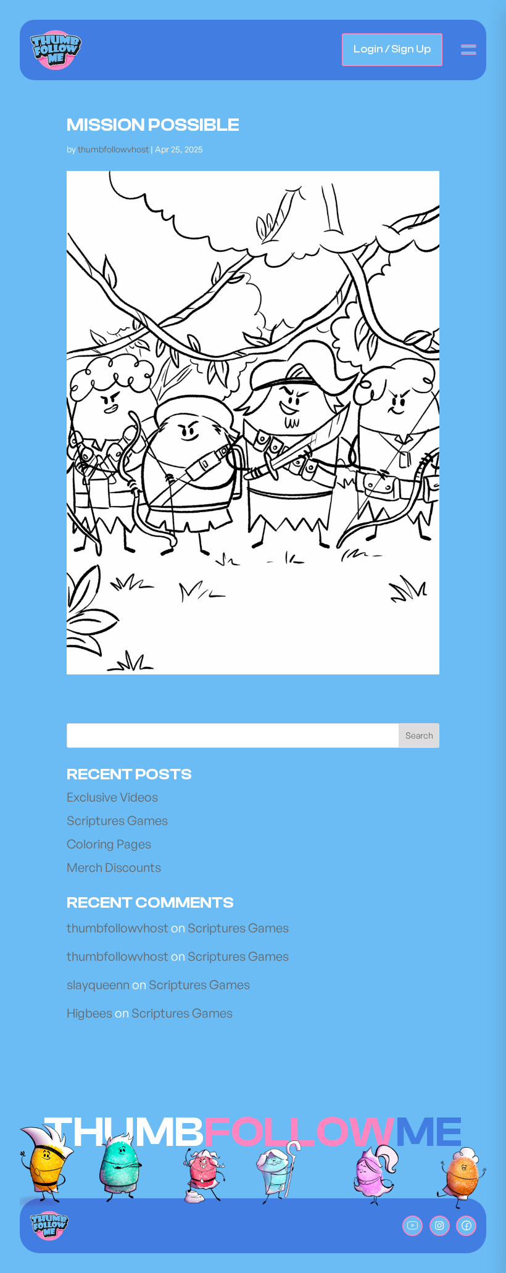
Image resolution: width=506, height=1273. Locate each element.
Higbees (89, 1013)
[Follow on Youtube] (412, 1226)
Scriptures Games (117, 820)
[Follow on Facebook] (466, 1226)
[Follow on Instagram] (439, 1226)
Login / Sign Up (392, 49)
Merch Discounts (114, 867)
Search (419, 735)
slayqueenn (98, 984)
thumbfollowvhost (117, 927)
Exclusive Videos (112, 797)
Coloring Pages (109, 844)
